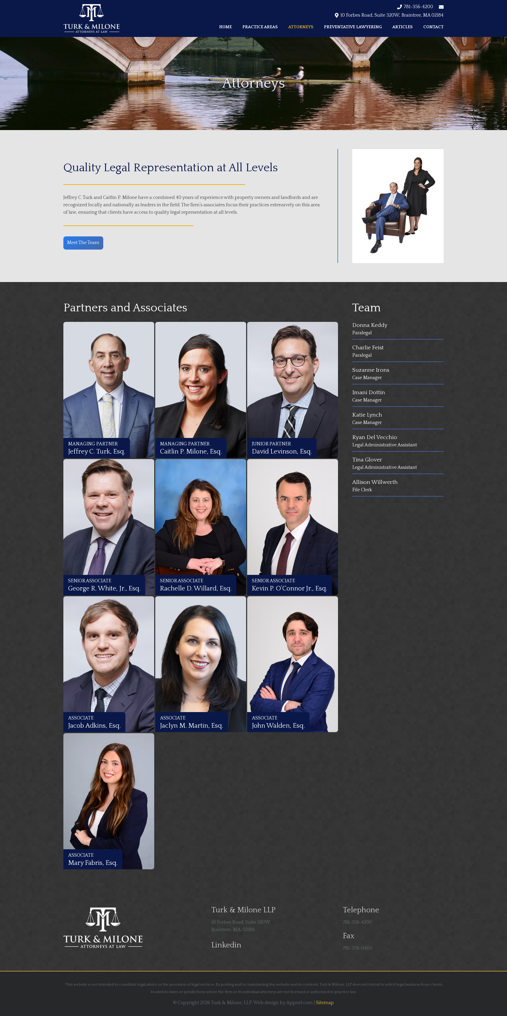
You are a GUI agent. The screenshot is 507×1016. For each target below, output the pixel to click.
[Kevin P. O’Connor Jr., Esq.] (292, 527)
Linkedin (226, 945)
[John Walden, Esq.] (292, 664)
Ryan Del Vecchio (374, 437)
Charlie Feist (368, 348)
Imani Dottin (368, 392)
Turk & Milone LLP (243, 910)
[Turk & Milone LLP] (203, 912)
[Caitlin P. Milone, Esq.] (200, 390)
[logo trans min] (91, 18)
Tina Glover (367, 460)
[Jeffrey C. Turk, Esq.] (108, 390)
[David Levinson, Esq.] (292, 390)
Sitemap (325, 1002)
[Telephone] (334, 912)
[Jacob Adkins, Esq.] (108, 664)
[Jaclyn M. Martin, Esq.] (200, 664)
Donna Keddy (369, 325)
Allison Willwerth (375, 482)
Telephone (361, 910)
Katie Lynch (367, 415)
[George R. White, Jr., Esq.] (108, 527)
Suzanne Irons (370, 370)
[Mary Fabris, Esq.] (108, 801)
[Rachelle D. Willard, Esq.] (200, 527)
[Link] (442, 325)
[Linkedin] (203, 945)
